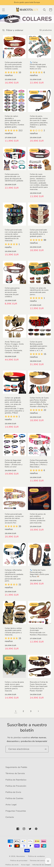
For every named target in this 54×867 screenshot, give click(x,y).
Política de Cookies (14, 798)
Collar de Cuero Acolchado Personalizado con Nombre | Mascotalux (38, 631)
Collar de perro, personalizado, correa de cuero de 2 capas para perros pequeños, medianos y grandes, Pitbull (39, 121)
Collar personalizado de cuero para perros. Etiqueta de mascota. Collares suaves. (13, 65)
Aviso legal (25, 865)
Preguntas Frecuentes (16, 811)
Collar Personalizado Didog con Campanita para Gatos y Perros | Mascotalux (38, 463)
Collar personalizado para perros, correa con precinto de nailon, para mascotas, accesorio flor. (14, 518)
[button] (3, 10)
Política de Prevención (16, 786)
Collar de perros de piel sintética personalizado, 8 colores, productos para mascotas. (38, 518)
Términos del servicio (38, 861)
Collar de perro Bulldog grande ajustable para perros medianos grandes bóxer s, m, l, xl (38, 346)
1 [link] (15, 711)
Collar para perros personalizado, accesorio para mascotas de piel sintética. (12, 292)
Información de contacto (41, 865)
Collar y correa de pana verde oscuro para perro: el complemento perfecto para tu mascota (14, 686)
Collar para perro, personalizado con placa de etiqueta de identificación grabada (14, 177)
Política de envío (12, 865)
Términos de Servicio (15, 773)
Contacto (10, 817)
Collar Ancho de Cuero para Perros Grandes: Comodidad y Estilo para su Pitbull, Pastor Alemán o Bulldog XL (39, 402)
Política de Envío (13, 792)
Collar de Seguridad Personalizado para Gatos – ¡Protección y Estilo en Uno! (13, 463)
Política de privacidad (18, 861)
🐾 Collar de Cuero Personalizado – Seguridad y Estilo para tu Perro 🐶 (39, 573)
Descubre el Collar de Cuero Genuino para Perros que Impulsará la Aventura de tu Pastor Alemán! (39, 686)
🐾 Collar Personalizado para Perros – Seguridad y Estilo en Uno (38, 65)
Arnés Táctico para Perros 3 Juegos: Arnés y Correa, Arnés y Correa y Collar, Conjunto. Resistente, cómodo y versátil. (14, 347)
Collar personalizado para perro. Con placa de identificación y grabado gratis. (38, 233)
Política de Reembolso (16, 779)
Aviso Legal (11, 804)
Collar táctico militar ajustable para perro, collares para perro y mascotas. (13, 631)
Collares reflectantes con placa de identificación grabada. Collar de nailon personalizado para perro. (14, 575)
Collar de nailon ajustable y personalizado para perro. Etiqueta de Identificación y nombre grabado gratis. (14, 121)
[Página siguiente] (38, 711)
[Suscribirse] (45, 749)
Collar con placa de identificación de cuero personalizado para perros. (39, 291)
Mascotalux (20, 856)
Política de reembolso (36, 856)
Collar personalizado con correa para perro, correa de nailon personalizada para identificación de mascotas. (14, 235)
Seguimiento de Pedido (16, 767)
